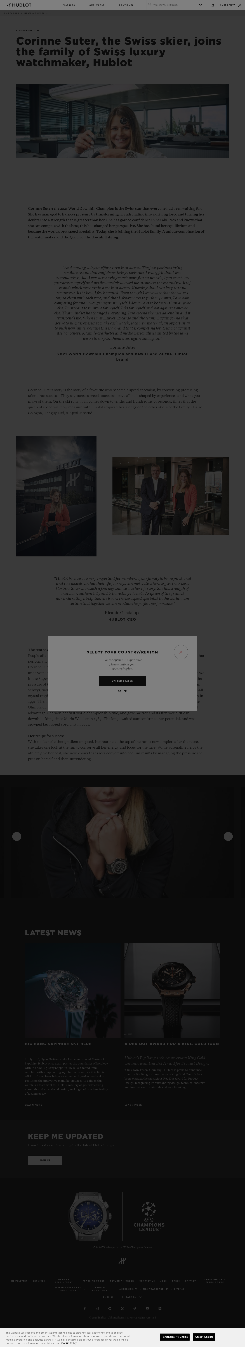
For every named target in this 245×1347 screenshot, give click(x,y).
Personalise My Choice (175, 1337)
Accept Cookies (204, 1337)
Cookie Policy (69, 1343)
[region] (122, 1337)
